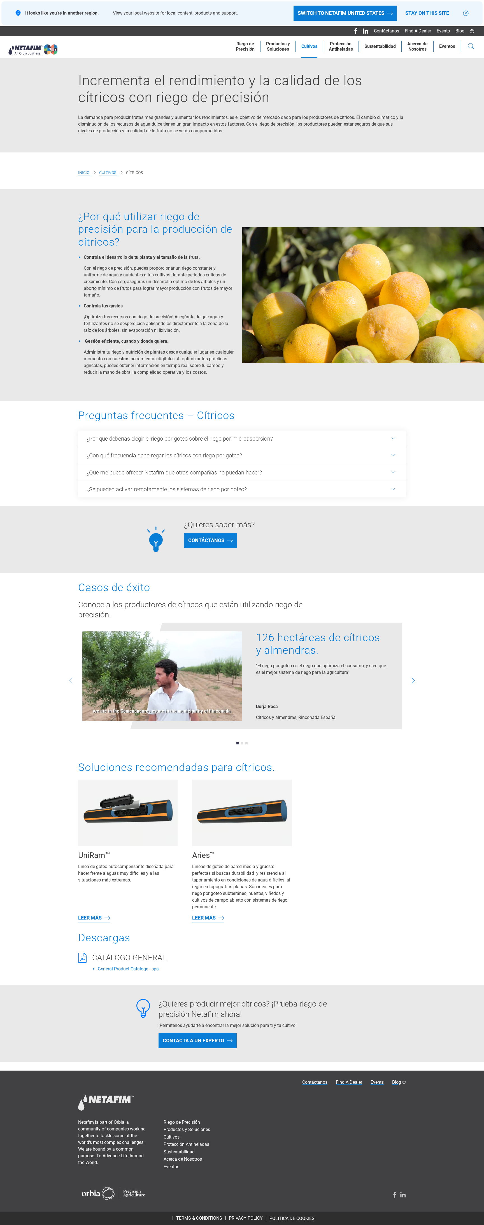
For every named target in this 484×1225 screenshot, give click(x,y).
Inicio (84, 172)
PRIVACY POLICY (246, 1218)
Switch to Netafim (341, 13)
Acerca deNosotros (417, 46)
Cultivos (309, 46)
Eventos (447, 46)
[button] (237, 743)
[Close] (466, 13)
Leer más (90, 918)
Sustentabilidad (380, 46)
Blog (459, 31)
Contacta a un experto (193, 1040)
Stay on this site (427, 13)
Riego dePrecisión (245, 46)
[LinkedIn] (363, 31)
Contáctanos (386, 31)
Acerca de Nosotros (183, 1159)
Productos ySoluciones (278, 46)
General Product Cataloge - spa (128, 969)
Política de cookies (292, 1218)
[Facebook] (354, 31)
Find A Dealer (418, 31)
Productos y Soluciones (187, 1129)
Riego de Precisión (182, 1122)
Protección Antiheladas (341, 46)
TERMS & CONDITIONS (199, 1218)
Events (443, 31)
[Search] (471, 47)
